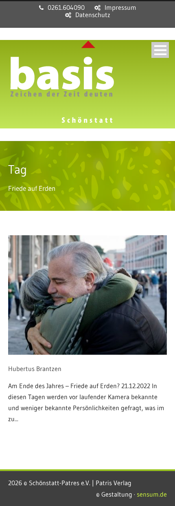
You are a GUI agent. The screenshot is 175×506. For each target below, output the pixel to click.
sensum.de (152, 494)
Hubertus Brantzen (34, 369)
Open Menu (160, 50)
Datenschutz (92, 15)
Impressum (120, 7)
